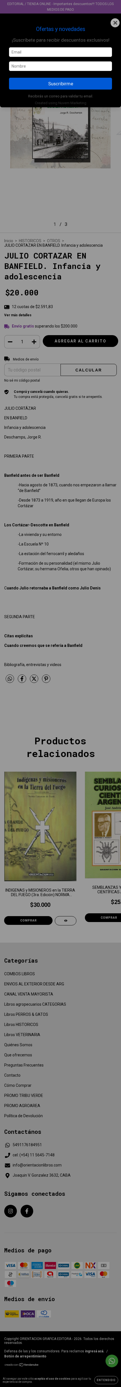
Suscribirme (60, 83)
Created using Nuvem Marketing (60, 103)
